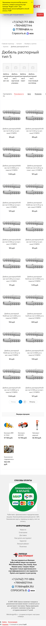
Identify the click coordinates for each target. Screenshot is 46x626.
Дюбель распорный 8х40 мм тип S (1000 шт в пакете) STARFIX (34, 279)
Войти (4, 622)
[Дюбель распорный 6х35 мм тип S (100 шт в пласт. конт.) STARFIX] (11, 189)
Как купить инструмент (23, 538)
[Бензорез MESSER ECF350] (23, 425)
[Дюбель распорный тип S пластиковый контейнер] (32, 67)
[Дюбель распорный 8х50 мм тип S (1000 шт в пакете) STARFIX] (11, 152)
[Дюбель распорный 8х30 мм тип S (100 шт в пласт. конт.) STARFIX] (11, 226)
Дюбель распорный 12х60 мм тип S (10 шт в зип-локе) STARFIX (34, 205)
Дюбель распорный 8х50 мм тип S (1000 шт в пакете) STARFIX (12, 168)
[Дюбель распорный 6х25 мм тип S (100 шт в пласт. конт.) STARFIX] (34, 374)
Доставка (23, 535)
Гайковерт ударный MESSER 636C (36, 435)
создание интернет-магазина (29, 614)
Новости (23, 530)
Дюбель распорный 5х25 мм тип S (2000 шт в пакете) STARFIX (12, 390)
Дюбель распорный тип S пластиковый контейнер (33, 78)
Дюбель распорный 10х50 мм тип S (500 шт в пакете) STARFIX (11, 316)
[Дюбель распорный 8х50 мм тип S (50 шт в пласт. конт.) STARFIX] (11, 263)
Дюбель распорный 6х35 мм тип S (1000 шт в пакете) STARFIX (34, 353)
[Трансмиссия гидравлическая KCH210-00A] (9, 449)
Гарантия (23, 541)
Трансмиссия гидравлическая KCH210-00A (9, 459)
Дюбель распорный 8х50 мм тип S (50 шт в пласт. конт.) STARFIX (12, 279)
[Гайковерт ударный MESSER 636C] (37, 425)
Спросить (18, 33)
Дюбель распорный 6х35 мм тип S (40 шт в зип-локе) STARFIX (34, 131)
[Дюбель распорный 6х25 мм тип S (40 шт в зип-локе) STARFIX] (34, 226)
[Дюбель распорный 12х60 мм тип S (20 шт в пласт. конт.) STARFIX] (34, 152)
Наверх (21, 616)
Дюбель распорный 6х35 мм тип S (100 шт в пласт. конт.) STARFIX (11, 205)
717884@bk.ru (24, 29)
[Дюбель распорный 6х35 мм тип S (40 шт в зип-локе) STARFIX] (34, 115)
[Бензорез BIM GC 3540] (9, 425)
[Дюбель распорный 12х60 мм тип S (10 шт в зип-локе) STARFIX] (34, 189)
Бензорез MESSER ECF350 (21, 435)
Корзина (5, 624)
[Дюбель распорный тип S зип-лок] (7, 67)
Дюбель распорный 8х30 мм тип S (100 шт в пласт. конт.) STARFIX (11, 242)
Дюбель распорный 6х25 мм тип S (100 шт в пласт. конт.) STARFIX (34, 390)
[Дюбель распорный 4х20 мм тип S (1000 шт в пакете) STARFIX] (34, 300)
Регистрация (12, 622)
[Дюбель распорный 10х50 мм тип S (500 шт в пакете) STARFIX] (11, 300)
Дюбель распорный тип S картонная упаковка (15, 78)
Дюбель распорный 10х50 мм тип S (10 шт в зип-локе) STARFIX (11, 353)
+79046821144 (23, 25)
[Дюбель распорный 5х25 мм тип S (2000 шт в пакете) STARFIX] (11, 374)
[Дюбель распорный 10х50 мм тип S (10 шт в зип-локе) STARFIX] (11, 337)
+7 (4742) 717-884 (23, 22)
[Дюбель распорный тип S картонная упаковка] (15, 67)
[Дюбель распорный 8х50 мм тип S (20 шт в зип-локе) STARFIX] (11, 115)
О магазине (23, 532)
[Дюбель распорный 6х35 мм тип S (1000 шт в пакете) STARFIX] (34, 337)
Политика (23, 546)
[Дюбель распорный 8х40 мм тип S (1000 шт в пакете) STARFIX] (34, 263)
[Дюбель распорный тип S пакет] (24, 67)
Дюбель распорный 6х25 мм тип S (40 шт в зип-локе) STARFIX (34, 242)
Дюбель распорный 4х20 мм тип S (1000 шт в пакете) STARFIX (34, 316)
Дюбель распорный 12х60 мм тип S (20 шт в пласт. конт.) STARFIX (34, 168)
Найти (40, 14)
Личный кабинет (23, 544)
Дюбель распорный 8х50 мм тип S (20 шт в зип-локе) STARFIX (12, 131)
